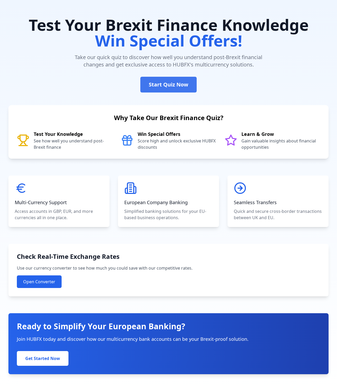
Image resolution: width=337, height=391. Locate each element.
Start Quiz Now (168, 84)
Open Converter (39, 282)
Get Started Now (42, 358)
